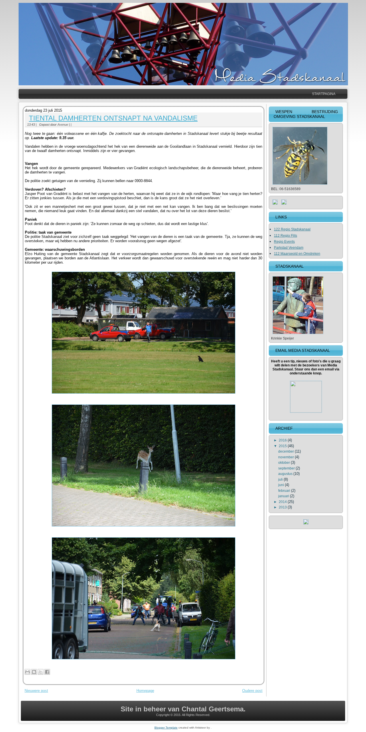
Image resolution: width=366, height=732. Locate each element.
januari (284, 496)
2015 (283, 446)
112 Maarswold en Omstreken (297, 254)
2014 (283, 502)
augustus (285, 474)
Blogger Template (166, 727)
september (287, 468)
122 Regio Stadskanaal (292, 229)
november (286, 457)
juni (281, 485)
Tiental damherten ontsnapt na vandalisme (113, 118)
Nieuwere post (36, 690)
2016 (283, 440)
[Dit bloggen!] (34, 672)
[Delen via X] (40, 672)
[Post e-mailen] (73, 124)
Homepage (145, 690)
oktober (284, 463)
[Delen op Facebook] (47, 672)
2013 (283, 507)
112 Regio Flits (285, 236)
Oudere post (252, 690)
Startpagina (323, 94)
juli (281, 480)
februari (284, 491)
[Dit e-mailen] (27, 672)
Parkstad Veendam (288, 248)
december (286, 451)
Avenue (62, 124)
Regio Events (284, 242)
